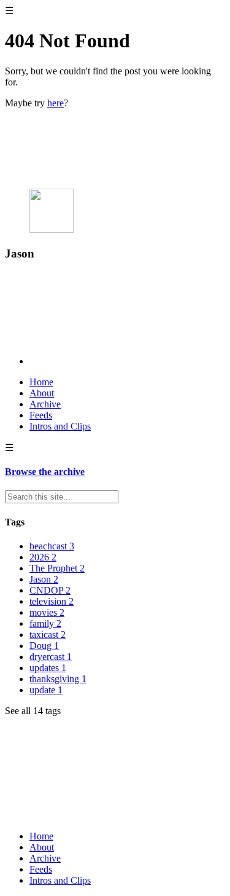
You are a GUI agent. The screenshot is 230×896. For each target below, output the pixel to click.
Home (41, 382)
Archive (45, 404)
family (45, 623)
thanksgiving (57, 679)
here (55, 103)
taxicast (47, 634)
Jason (43, 579)
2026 (42, 557)
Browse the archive (45, 471)
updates (47, 667)
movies (46, 612)
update (46, 690)
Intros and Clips (60, 426)
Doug (44, 645)
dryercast (50, 656)
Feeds (40, 415)
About (41, 393)
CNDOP (50, 590)
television (51, 601)
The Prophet (57, 568)
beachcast (51, 546)
